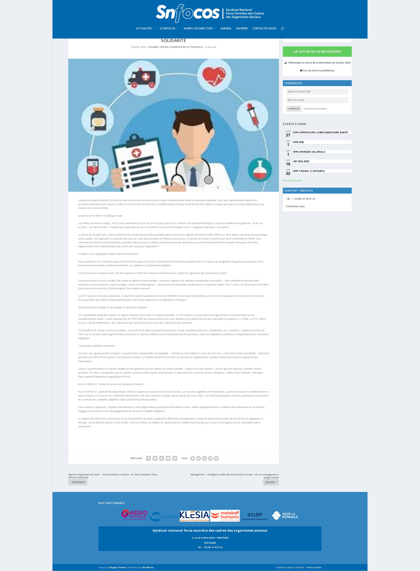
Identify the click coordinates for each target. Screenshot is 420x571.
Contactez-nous (295, 206)
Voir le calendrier (292, 180)
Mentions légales (314, 567)
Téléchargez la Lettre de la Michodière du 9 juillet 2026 (318, 62)
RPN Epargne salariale (309, 151)
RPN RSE (298, 142)
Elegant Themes (117, 567)
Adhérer (242, 28)
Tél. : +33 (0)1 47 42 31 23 (210, 547)
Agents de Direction (198, 28)
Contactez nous (264, 28)
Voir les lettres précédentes (318, 70)
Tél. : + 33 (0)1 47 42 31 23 (300, 198)
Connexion (294, 108)
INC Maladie (301, 161)
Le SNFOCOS (167, 28)
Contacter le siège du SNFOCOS (290, 567)
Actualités (144, 28)
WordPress (148, 567)
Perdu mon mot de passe (315, 108)
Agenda (225, 28)
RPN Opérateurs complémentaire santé (320, 132)
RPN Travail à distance (309, 171)
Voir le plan (210, 542)
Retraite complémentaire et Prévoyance (181, 46)
